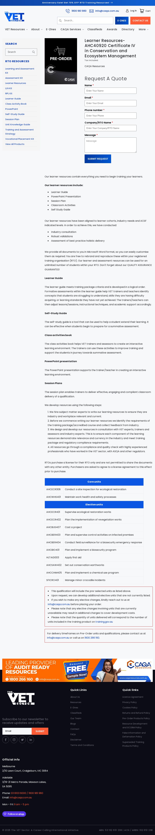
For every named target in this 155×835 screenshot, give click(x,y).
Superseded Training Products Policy (133, 744)
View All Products (14, 144)
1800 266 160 (92, 637)
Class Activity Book (15, 103)
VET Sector (23, 830)
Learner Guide (13, 98)
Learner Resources (15, 83)
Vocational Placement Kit (19, 138)
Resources (75, 702)
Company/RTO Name (99, 122)
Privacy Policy (129, 702)
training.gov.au (104, 622)
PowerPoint (11, 109)
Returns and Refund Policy (136, 712)
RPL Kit (8, 93)
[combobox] (85, 20)
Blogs (73, 723)
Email (89, 97)
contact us (140, 20)
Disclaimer (75, 739)
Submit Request (98, 159)
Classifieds (76, 712)
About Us (75, 696)
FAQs (73, 734)
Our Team (75, 718)
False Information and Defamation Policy (134, 734)
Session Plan (12, 119)
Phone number (94, 110)
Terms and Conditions (82, 745)
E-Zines (74, 707)
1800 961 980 (79, 11)
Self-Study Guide (15, 114)
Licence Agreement (132, 696)
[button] (16, 29)
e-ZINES (121, 20)
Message (91, 135)
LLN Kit (8, 88)
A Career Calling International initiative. (55, 830)
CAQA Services (71, 29)
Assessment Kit (14, 78)
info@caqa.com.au (107, 11)
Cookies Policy (129, 707)
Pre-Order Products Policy (136, 718)
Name (89, 85)
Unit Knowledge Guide (17, 124)
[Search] (60, 20)
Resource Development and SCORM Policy (134, 725)
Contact (74, 729)
